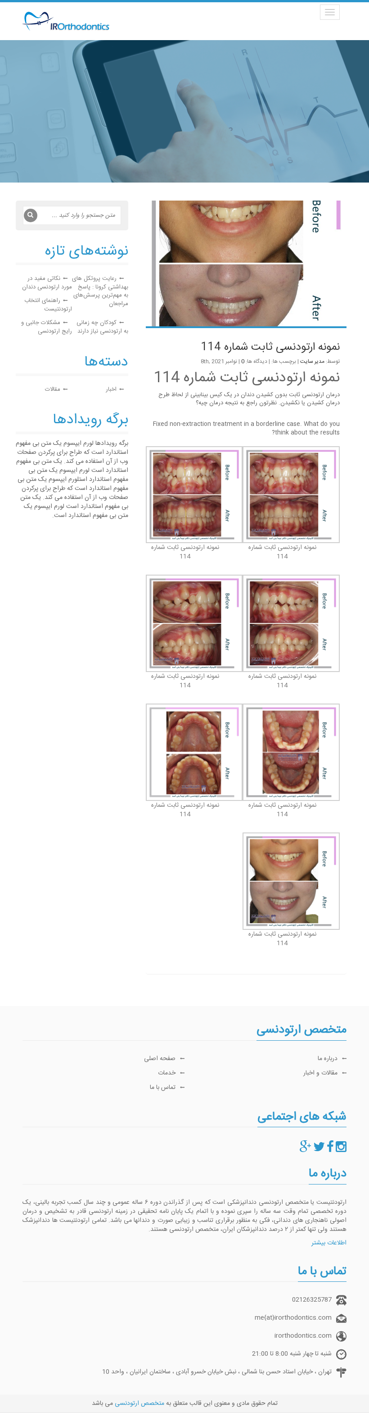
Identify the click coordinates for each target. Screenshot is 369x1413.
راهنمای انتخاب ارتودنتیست (48, 305)
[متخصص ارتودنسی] (341, 1149)
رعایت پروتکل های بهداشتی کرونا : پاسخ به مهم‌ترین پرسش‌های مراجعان (100, 291)
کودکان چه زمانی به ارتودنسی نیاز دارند (102, 327)
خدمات (167, 1073)
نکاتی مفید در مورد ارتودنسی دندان (47, 283)
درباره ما (328, 1058)
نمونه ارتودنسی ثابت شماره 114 (270, 347)
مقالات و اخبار (320, 1073)
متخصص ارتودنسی (139, 1403)
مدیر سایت (312, 361)
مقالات (52, 389)
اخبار (111, 389)
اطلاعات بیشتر (328, 1243)
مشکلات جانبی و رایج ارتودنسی (46, 327)
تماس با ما (163, 1087)
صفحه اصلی (160, 1058)
